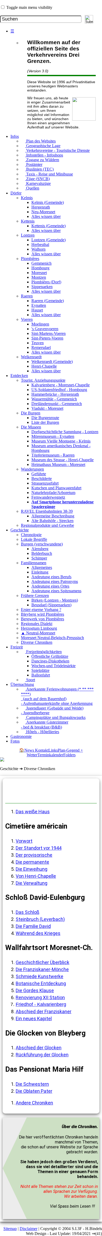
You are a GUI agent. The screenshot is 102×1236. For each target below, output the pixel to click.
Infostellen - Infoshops (44, 155)
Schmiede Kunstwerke (39, 976)
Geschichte (19, 530)
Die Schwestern (32, 1084)
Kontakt (41, 750)
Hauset (37, 310)
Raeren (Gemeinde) (47, 300)
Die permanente (32, 862)
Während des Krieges (38, 933)
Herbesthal (40, 244)
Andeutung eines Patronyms (54, 581)
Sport (30, 680)
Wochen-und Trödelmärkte (53, 665)
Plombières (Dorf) (46, 282)
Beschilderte (41, 478)
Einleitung (39, 572)
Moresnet (39, 272)
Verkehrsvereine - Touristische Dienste (57, 150)
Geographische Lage (42, 146)
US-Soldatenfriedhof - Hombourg (59, 389)
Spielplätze (40, 670)
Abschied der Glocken (38, 1047)
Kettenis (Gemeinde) (48, 226)
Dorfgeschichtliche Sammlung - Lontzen (64, 432)
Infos (14, 136)
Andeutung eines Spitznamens (56, 591)
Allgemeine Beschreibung (52, 516)
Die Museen (31, 427)
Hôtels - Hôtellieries (42, 732)
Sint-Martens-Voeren (48, 333)
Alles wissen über (46, 216)
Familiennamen (33, 563)
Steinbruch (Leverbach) (40, 919)
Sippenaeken (42, 286)
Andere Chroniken (34, 1102)
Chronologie (31, 534)
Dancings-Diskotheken (50, 661)
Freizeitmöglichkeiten (43, 651)
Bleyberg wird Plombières (42, 614)
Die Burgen (30, 413)
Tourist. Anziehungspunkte (43, 380)
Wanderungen (32, 469)
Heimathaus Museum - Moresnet (58, 464)
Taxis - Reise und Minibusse (49, 174)
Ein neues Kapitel (34, 1018)
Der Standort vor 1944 (38, 848)
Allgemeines (41, 567)
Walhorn (38, 249)
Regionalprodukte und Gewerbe (47, 525)
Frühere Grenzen (35, 595)
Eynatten (38, 305)
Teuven (37, 343)
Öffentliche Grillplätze (49, 656)
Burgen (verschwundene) (42, 544)
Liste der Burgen (45, 422)
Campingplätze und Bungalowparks (55, 717)
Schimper (39, 558)
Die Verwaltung (31, 883)
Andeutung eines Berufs (51, 577)
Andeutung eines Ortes (50, 586)
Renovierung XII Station (40, 997)
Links (53, 750)
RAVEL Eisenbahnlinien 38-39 (47, 511)
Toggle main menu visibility (29, 7)
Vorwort (24, 841)
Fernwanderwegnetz (48, 497)
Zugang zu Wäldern (42, 160)
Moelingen (40, 324)
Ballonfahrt (40, 675)
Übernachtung (22, 684)
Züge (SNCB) (37, 179)
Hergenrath (40, 207)
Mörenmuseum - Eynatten (52, 436)
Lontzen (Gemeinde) (48, 240)
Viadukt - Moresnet (47, 408)
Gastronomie (21, 736)
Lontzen (28, 235)
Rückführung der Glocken (42, 1054)
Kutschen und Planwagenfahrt (56, 488)
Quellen (32, 188)
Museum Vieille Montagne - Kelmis (60, 441)
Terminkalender (50, 755)
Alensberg (39, 549)
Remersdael (41, 347)
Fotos (15, 741)
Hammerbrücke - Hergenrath (55, 394)
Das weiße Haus (33, 811)
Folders (69, 755)
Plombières (30, 258)
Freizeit (16, 647)
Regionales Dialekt (36, 623)
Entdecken (19, 375)
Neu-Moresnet (43, 212)
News (29, 750)
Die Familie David (33, 926)
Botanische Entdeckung (41, 983)
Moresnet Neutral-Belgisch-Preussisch (52, 637)
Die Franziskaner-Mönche (42, 969)
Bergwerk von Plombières (42, 619)
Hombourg (40, 268)
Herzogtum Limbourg (39, 628)
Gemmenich (41, 263)
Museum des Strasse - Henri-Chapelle (62, 460)
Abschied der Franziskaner (43, 1011)
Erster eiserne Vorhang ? (41, 609)
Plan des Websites (40, 141)
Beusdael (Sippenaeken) (51, 605)
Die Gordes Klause (35, 990)
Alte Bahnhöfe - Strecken (52, 520)
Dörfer (15, 193)
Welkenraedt (31, 357)
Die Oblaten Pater (34, 1091)
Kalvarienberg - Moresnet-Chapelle (60, 385)
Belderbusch (41, 553)
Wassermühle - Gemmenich (54, 399)
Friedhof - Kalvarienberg (41, 1004)
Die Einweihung (31, 869)
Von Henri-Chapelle (36, 876)
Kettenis (28, 221)
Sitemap (10, 1228)
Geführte (38, 474)
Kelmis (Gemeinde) (47, 202)
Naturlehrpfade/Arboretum (53, 492)
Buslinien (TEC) (39, 169)
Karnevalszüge (38, 183)
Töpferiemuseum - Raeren (53, 455)
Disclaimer (28, 1228)
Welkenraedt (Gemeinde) (52, 361)
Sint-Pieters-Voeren (47, 338)
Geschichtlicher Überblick (42, 962)
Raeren (27, 296)
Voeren (27, 319)
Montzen (38, 277)
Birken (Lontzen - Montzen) (54, 600)
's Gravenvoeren (44, 329)
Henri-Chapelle (44, 366)
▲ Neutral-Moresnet (38, 633)
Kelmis (27, 198)
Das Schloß (27, 912)
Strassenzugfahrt (45, 483)
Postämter (33, 164)
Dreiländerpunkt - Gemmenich (56, 403)
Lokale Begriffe (34, 539)
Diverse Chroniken (36, 642)
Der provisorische (34, 855)
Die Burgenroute (45, 417)
